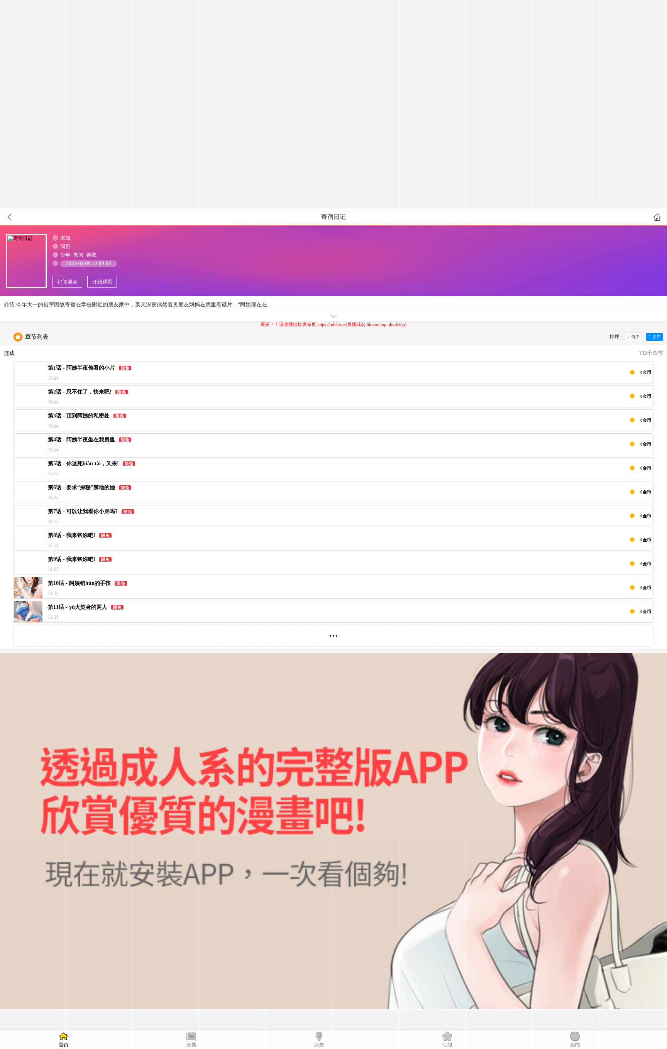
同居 (65, 246)
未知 (65, 238)
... (333, 632)
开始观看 (102, 282)
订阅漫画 (68, 282)
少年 (65, 255)
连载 (91, 255)
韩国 (78, 255)
